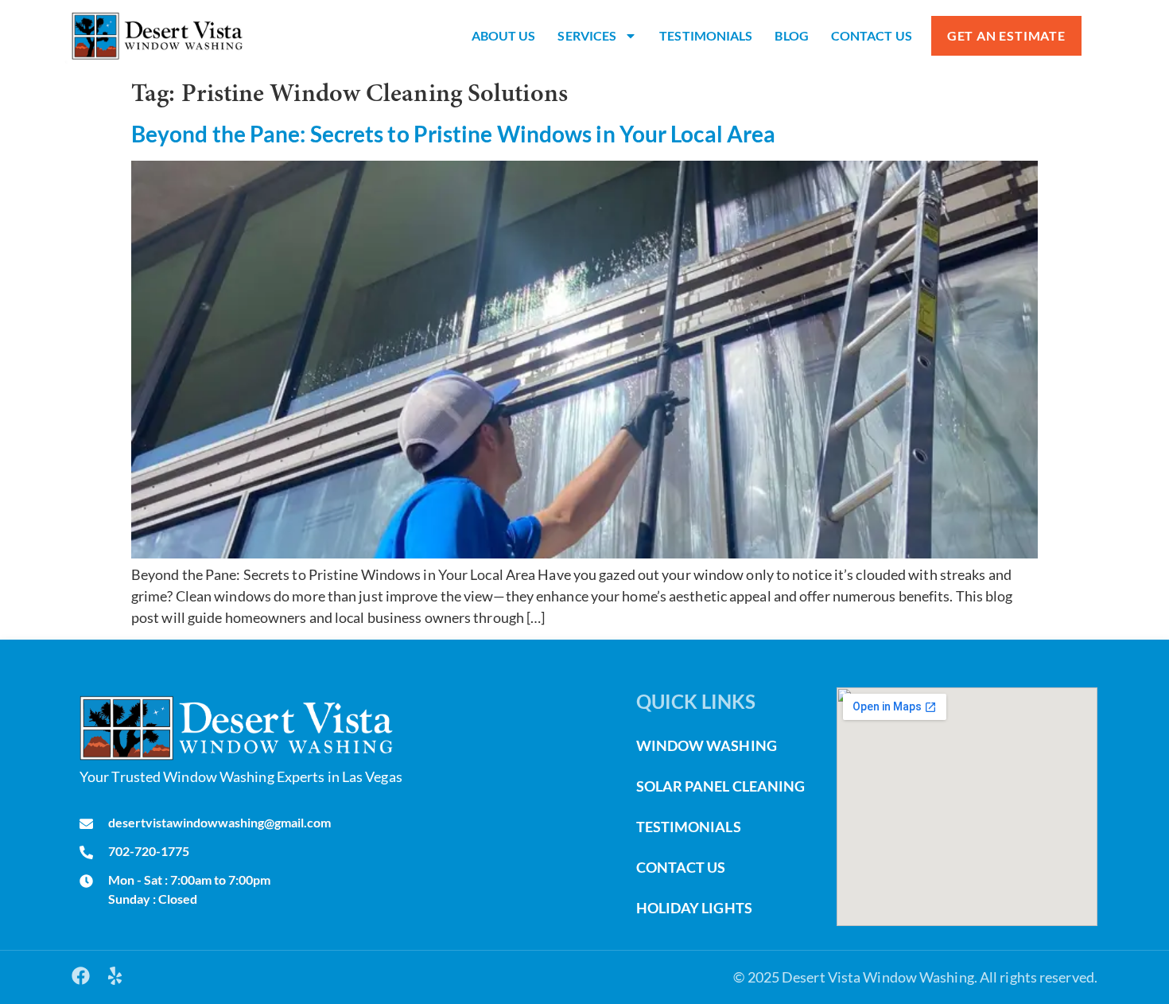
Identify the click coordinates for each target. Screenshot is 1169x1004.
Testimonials (705, 35)
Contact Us (871, 35)
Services (586, 35)
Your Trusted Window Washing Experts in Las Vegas (241, 776)
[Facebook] (81, 976)
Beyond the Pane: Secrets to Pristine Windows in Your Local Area (453, 133)
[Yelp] (115, 976)
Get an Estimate (1006, 35)
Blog (791, 35)
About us (504, 35)
